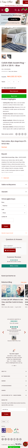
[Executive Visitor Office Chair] (14, 338)
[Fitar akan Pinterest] (19, 134)
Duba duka (23, 282)
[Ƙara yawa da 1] (18, 81)
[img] (14, 321)
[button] (3, 332)
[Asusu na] (18, 10)
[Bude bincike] (15, 10)
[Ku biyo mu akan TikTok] (17, 439)
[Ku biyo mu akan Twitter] (6, 439)
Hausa (3, 421)
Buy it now (14, 96)
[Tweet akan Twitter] (22, 134)
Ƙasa (3, 202)
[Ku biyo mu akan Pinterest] (11, 439)
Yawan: (3, 81)
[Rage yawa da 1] (9, 81)
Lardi (3, 209)
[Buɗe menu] (2, 10)
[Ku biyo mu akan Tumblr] (20, 439)
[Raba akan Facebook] (16, 134)
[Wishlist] (22, 10)
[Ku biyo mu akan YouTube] (14, 439)
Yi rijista (6, 414)
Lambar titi (4, 216)
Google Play (14, 19)
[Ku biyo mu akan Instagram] (8, 439)
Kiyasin (6, 226)
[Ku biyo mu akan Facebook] (3, 439)
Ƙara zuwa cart (14, 91)
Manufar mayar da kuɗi (7, 233)
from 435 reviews (14, 323)
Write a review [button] (14, 266)
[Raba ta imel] (25, 134)
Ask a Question (10, 250)
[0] (25, 10)
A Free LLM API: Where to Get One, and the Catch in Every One (12, 302)
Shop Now (21, 2)
